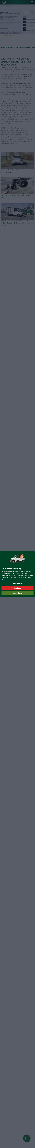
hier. (2, 579)
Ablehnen (17, 588)
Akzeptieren (17, 593)
